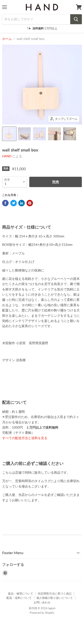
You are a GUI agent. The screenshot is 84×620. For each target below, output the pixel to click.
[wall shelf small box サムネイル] (9, 134)
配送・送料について (19, 597)
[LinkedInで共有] (21, 203)
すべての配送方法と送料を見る (24, 438)
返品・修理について (20, 593)
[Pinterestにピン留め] (29, 203)
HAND (6, 156)
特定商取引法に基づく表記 (55, 593)
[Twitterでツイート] (13, 203)
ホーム (7, 39)
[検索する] (76, 19)
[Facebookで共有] (5, 203)
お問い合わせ (42, 602)
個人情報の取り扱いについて (54, 597)
